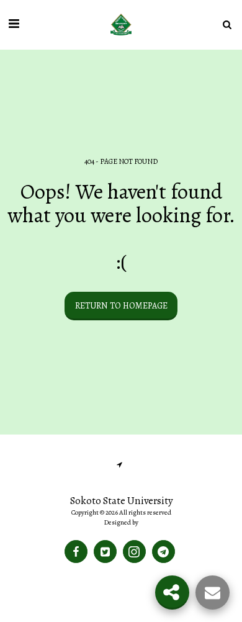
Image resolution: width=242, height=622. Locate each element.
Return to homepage (121, 306)
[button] (13, 24)
